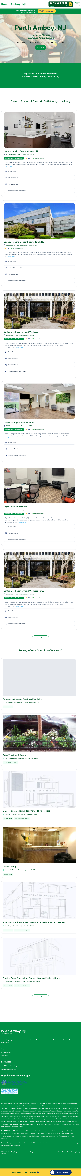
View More (40, 638)
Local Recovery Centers (8, 1069)
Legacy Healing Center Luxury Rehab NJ (24, 242)
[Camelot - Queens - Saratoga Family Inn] (39, 677)
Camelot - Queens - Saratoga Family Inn (22, 699)
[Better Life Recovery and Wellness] (39, 311)
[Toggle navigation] (77, 4)
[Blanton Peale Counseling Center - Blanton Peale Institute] (39, 956)
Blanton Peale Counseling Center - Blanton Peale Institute (31, 978)
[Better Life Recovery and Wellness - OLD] (39, 570)
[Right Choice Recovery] (39, 485)
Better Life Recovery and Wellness (21, 332)
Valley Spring (9, 866)
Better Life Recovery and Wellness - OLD (24, 591)
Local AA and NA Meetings (9, 1066)
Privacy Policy (75, 1152)
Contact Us (4, 1055)
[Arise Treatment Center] (39, 733)
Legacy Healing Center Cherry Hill (21, 151)
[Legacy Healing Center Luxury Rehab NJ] (39, 221)
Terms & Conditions (64, 1152)
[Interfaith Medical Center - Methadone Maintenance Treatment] (39, 900)
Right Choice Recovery (15, 506)
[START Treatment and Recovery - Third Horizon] (39, 789)
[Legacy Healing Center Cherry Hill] (39, 130)
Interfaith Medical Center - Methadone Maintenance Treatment (34, 922)
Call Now (41, 47)
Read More (8, 167)
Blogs (3, 1049)
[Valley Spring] (39, 845)
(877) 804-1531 (58, 3)
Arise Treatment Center (15, 755)
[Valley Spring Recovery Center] (39, 401)
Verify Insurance (6, 1052)
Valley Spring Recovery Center (19, 422)
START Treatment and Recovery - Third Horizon (26, 810)
